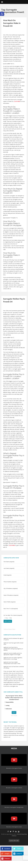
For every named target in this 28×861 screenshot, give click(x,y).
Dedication (9, 708)
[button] (2, 14)
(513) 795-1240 (14, 840)
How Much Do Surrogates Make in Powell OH (11, 23)
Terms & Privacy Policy (9, 629)
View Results (14, 715)
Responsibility (10, 702)
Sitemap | (14, 835)
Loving (7, 705)
